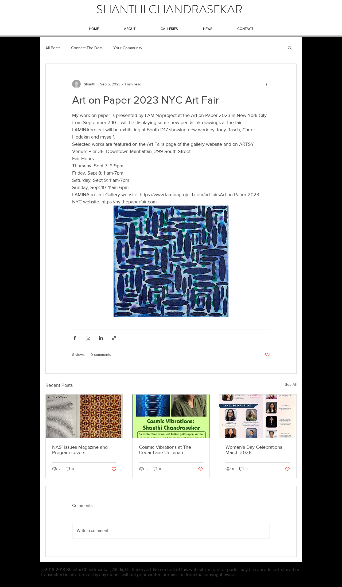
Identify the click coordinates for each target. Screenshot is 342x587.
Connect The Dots (87, 47)
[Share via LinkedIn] (100, 338)
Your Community (127, 47)
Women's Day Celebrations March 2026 (254, 449)
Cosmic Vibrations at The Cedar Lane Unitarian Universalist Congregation (166, 449)
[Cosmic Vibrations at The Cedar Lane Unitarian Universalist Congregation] (171, 416)
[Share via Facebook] (74, 338)
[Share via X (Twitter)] (87, 338)
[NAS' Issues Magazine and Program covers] (84, 416)
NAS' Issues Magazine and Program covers (80, 449)
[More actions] (266, 84)
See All (291, 384)
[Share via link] (113, 338)
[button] (289, 47)
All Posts (52, 47)
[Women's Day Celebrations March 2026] (257, 416)
